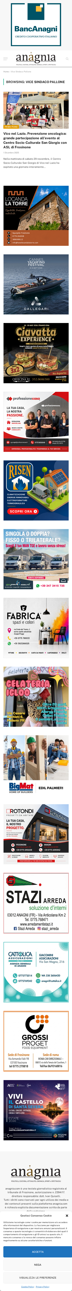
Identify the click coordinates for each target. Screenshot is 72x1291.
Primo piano (11, 127)
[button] (67, 1215)
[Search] (67, 59)
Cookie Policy (27, 1287)
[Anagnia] (36, 58)
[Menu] (5, 59)
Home (6, 71)
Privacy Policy (42, 1287)
